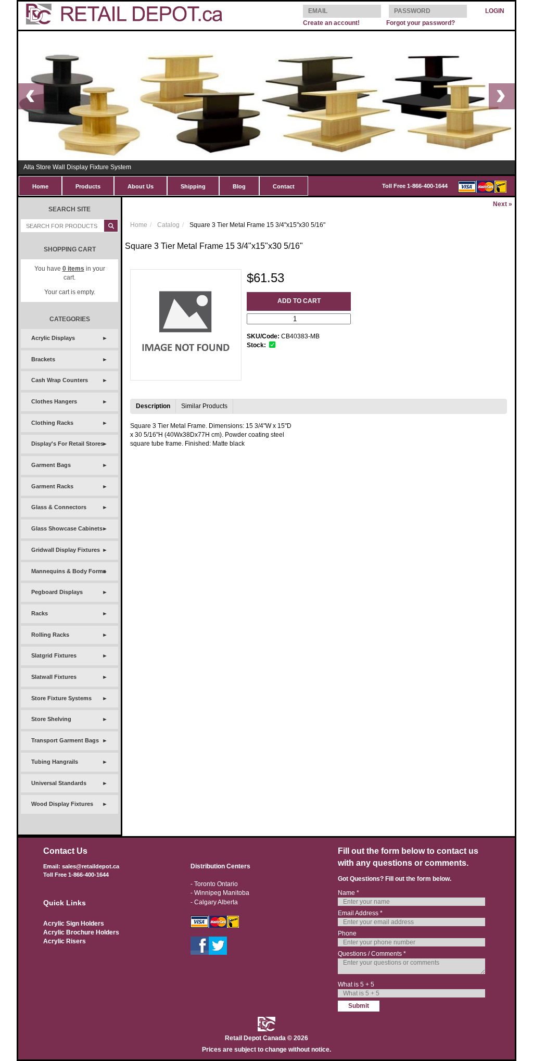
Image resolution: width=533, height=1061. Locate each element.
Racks (39, 613)
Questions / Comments (372, 953)
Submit (358, 1005)
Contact (284, 186)
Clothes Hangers (54, 401)
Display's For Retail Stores (67, 443)
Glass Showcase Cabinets (67, 528)
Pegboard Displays (57, 592)
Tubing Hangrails (54, 762)
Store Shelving (51, 719)
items (73, 268)
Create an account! (331, 23)
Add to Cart (299, 301)
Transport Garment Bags (65, 740)
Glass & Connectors (58, 507)
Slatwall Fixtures (54, 677)
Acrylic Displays (53, 338)
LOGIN (494, 11)
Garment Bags (51, 465)
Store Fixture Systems (61, 698)
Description (153, 406)
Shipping (193, 186)
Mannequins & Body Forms (68, 571)
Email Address (360, 913)
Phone (347, 933)
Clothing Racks (52, 423)
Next (502, 204)
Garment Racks (52, 486)
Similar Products (204, 406)
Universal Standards (58, 783)
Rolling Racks (50, 634)
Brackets (43, 359)
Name (348, 892)
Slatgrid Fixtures (54, 655)
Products (87, 186)
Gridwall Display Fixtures (65, 550)
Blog (239, 186)
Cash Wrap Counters (59, 380)
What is (356, 984)
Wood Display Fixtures (62, 804)
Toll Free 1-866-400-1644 (415, 186)
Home (40, 186)
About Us (141, 186)
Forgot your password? (420, 23)
